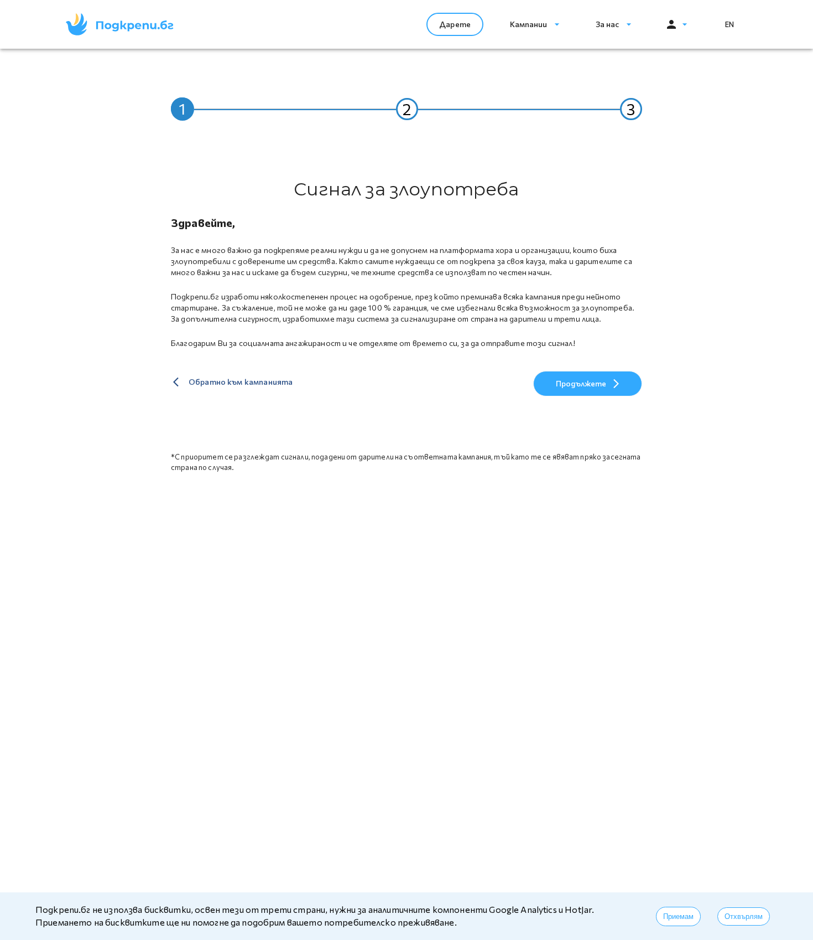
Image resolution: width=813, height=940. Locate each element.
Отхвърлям (744, 916)
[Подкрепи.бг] (120, 24)
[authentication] (676, 24)
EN (729, 24)
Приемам (678, 916)
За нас (607, 24)
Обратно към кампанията (241, 381)
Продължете (581, 383)
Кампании (528, 24)
